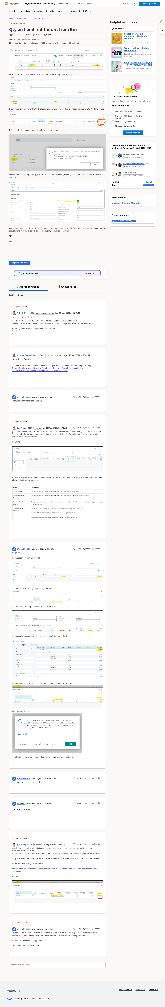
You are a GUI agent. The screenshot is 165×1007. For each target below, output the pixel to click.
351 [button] (148, 163)
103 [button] (40, 39)
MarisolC (34, 39)
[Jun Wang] (14, 428)
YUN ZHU (21, 313)
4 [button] (32, 778)
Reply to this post (20, 262)
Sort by (12, 295)
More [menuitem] (88, 3)
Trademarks (153, 990)
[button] (126, 3)
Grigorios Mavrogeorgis (134, 163)
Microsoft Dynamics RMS (126, 126)
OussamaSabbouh (131, 154)
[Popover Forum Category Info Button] (150, 101)
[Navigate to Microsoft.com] (12, 3)
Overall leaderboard (148, 183)
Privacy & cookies (125, 990)
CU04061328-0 (23, 778)
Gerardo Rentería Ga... (27, 355)
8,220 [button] (30, 428)
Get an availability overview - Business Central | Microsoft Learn (40, 370)
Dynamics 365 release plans (124, 220)
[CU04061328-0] (14, 779)
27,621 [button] (41, 355)
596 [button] (143, 154)
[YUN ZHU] (14, 313)
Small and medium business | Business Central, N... (54, 11)
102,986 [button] (30, 313)
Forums (32, 11)
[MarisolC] (14, 397)
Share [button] (38, 35)
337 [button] (135, 173)
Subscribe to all (133, 132)
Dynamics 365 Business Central (128, 112)
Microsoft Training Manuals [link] (126, 203)
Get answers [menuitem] (77, 3)
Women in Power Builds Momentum (136, 49)
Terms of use (140, 990)
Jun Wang (21, 428)
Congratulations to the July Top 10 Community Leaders (138, 63)
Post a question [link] (149, 3)
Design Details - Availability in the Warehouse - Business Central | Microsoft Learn (47, 368)
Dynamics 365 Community (40, 3)
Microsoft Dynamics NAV (125, 122)
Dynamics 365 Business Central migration (128, 117)
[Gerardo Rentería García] (14, 355)
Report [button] (48, 35)
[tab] (28, 288)
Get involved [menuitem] (63, 3)
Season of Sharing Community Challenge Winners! (135, 36)
